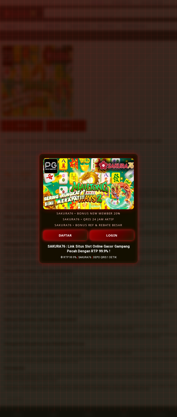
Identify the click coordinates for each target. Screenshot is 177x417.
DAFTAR (65, 235)
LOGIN (111, 235)
